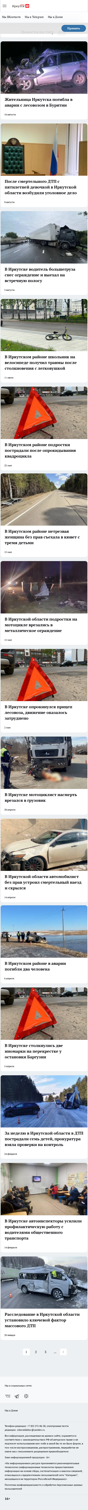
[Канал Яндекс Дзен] (26, 1396)
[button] (63, 1352)
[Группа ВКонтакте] (8, 1396)
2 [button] (36, 1352)
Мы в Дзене (55, 17)
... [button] (55, 1352)
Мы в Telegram (34, 17)
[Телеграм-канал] (17, 1396)
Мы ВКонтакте (11, 17)
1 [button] (26, 1352)
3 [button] (45, 1352)
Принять (73, 28)
